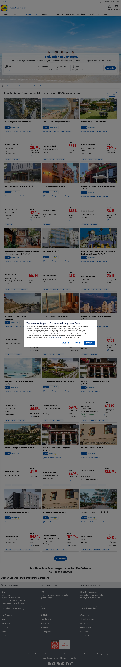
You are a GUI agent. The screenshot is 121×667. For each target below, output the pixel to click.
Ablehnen (65, 343)
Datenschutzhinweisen (55, 337)
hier (80, 337)
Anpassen (77, 343)
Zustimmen (89, 343)
